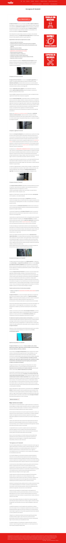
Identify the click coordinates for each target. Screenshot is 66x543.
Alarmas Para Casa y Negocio (37, 3)
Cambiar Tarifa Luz (46, 3)
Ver (18, 399)
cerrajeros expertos (25, 144)
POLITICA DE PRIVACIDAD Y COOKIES (52, 540)
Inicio (24, 1)
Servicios (36, 1)
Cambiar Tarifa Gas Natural (53, 1)
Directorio (27, 1)
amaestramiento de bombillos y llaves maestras (27, 290)
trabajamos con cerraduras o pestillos (20, 113)
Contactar (32, 1)
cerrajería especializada (26, 221)
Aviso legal (44, 540)
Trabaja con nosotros (43, 1)
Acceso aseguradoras (53, 3)
